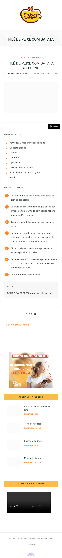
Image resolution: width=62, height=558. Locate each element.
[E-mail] (55, 325)
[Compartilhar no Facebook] (44, 325)
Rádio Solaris (46, 538)
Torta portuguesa (32, 424)
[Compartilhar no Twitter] (48, 325)
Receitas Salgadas (31, 57)
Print (55, 126)
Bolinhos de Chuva (33, 441)
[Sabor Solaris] (31, 14)
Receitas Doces (31, 414)
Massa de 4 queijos (33, 458)
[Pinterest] (52, 325)
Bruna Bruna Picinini (17, 73)
